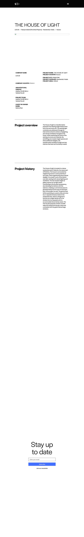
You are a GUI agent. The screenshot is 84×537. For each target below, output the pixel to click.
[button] (68, 3)
